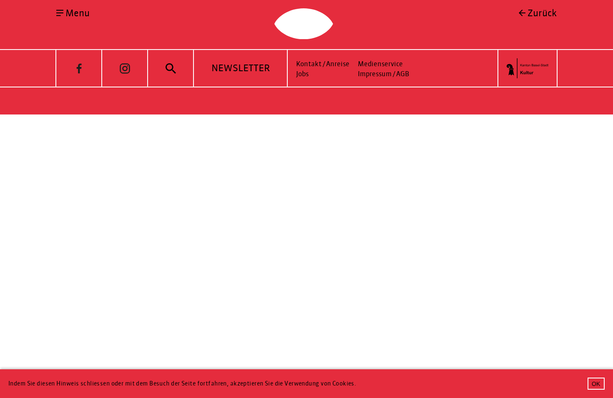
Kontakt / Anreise (322, 64)
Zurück (542, 13)
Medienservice (380, 64)
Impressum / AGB (383, 74)
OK (596, 384)
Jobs (302, 74)
